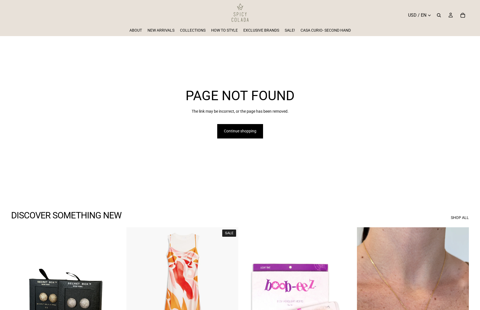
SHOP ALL (460, 217)
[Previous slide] (19, 297)
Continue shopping (240, 131)
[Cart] (463, 15)
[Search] (439, 15)
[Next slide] (114, 297)
